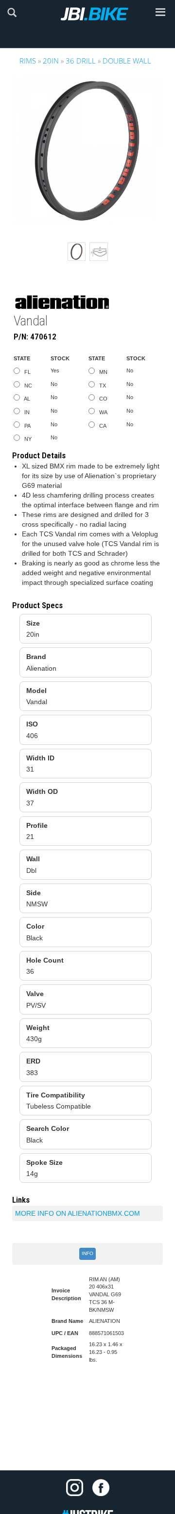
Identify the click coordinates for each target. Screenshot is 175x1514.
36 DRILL (81, 60)
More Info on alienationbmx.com (77, 1213)
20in (51, 60)
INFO (87, 1253)
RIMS (27, 60)
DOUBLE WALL (127, 60)
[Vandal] (87, 151)
